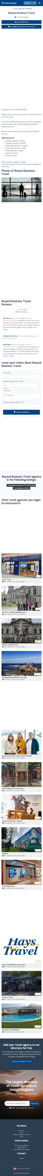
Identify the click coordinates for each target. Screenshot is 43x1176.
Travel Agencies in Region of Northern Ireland (21, 485)
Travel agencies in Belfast (22, 9)
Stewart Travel (7, 997)
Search (35, 1103)
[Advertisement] (21, 53)
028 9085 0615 (22, 22)
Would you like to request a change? (14, 162)
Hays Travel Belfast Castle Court (14, 965)
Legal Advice (22, 1147)
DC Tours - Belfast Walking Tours (14, 612)
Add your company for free (21, 1061)
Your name (6, 373)
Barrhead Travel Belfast (10, 1030)
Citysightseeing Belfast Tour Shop (14, 677)
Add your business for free (21, 1134)
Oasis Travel (6, 580)
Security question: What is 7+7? (13, 402)
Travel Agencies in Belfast (22, 488)
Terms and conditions (21, 1145)
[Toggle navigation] (39, 3)
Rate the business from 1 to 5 (13, 381)
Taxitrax (5, 854)
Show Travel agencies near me (22, 1108)
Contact (21, 1158)
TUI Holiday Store (8, 886)
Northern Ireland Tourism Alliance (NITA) (17, 756)
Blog (21, 1136)
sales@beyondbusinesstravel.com (22, 27)
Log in (21, 1132)
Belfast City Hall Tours (10, 645)
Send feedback (23, 412)
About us (21, 1130)
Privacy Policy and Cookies (21, 1149)
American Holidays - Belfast (12, 821)
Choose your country (22, 1169)
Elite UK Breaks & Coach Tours (13, 788)
